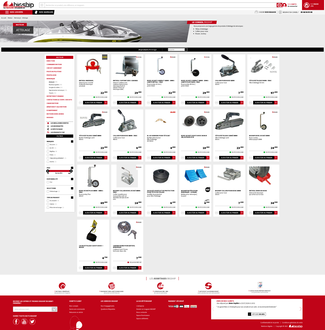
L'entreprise (140, 306)
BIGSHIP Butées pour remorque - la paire (189, 191)
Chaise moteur (52, 103)
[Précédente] (213, 309)
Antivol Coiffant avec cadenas (125, 80)
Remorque (17, 18)
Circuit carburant (54, 68)
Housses (50, 117)
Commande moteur (54, 64)
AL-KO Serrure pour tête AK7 (158, 135)
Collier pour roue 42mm (224, 80)
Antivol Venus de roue (258, 190)
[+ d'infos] (80, 102)
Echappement (52, 110)
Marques (50, 141)
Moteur (10, 18)
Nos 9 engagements (107, 306)
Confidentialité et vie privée (269, 322)
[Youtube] (24, 321)
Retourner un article (76, 312)
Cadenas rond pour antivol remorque (124, 246)
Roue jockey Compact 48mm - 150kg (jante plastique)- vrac (194, 81)
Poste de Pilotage (54, 71)
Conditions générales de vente (292, 322)
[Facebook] (16, 321)
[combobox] (42, 5)
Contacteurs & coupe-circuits (59, 100)
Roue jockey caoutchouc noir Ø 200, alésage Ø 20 (194, 136)
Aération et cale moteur (57, 107)
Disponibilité (52, 179)
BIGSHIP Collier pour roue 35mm (228, 190)
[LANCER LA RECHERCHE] (279, 5)
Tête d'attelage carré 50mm (226, 135)
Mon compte (73, 306)
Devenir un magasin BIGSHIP (146, 309)
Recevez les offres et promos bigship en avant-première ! (33, 302)
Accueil (3, 18)
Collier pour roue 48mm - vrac (125, 135)
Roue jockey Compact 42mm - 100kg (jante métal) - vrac (160, 81)
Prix (48, 168)
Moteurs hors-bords (55, 114)
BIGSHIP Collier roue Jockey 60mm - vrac (127, 191)
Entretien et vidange (55, 96)
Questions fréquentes (108, 309)
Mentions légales (266, 326)
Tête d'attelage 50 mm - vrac (260, 80)
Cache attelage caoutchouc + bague (91, 246)
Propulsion (51, 75)
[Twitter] (32, 321)
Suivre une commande (77, 309)
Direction (51, 61)
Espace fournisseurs (143, 315)
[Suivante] (301, 309)
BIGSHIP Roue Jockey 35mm (259, 135)
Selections (51, 188)
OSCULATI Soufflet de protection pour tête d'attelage (160, 191)
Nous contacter (141, 312)
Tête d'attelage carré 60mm (90, 135)
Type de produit (53, 197)
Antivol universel (86, 80)
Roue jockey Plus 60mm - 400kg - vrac (91, 191)
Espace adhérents (142, 318)
